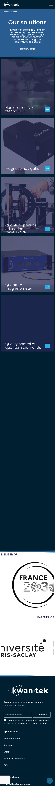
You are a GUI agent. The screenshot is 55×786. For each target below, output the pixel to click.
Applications (11, 731)
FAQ (6, 765)
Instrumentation (12, 738)
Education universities (14, 758)
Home (5, 12)
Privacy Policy (31, 720)
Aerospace (9, 745)
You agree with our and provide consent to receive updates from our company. (26, 722)
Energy (7, 751)
